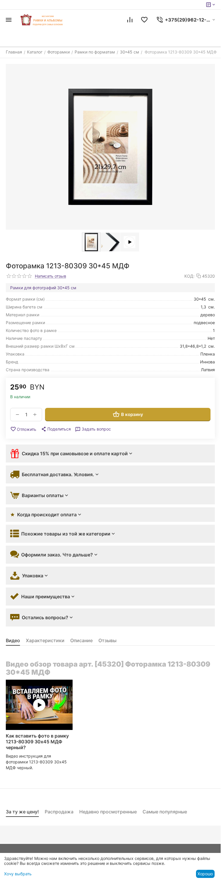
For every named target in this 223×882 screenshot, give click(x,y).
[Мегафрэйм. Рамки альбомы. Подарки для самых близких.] (42, 20)
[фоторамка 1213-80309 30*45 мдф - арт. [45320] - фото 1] (110, 147)
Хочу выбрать (18, 873)
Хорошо (205, 873)
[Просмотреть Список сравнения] (130, 20)
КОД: (189, 276)
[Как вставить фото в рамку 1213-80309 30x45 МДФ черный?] (39, 705)
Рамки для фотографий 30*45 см (43, 287)
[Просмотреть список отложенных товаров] (144, 20)
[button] (56, 429)
